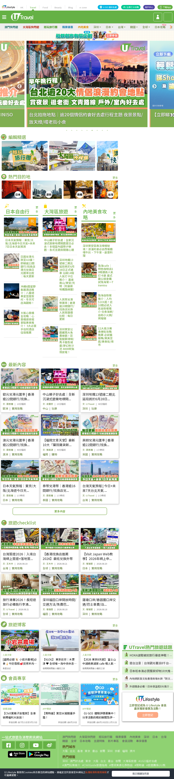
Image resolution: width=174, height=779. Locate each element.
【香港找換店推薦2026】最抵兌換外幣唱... (58, 558)
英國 (85, 454)
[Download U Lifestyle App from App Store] (17, 754)
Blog (70, 7)
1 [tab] (79, 36)
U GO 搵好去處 (110, 7)
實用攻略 (17, 408)
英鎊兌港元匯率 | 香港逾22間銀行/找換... (98, 442)
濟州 (132, 751)
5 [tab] (79, 40)
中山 (45, 408)
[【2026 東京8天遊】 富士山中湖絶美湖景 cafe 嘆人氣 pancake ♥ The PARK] (100, 640)
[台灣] (109, 190)
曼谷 (95, 751)
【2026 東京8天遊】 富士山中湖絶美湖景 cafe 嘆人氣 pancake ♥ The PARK (99, 663)
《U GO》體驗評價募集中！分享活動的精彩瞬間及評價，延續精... (99, 717)
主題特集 (99, 741)
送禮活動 (7, 708)
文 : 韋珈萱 (87, 563)
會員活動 (127, 741)
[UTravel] (22, 16)
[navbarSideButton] (4, 17)
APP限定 (47, 708)
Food (45, 7)
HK (21, 7)
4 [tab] (94, 36)
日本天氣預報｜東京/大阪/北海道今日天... (19, 488)
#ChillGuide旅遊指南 (94, 765)
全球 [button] (145, 27)
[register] (157, 17)
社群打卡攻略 (133, 7)
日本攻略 (160, 27)
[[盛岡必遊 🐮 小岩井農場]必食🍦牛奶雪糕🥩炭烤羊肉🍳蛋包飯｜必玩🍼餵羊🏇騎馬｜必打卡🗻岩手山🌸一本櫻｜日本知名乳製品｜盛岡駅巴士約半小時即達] (20, 640)
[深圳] (47, 190)
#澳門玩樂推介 (71, 765)
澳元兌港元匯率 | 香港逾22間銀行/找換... (18, 442)
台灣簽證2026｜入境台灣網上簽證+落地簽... (19, 556)
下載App (167, 7)
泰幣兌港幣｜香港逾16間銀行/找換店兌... (59, 488)
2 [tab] (84, 36)
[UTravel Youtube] (36, 744)
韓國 (65, 741)
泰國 (45, 500)
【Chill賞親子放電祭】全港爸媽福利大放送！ (19, 715)
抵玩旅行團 (50, 27)
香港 (80, 751)
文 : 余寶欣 (48, 404)
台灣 (85, 500)
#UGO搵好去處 (147, 761)
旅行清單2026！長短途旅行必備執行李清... (19, 601)
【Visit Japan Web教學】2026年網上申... (97, 556)
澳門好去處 (76, 761)
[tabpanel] (87, 84)
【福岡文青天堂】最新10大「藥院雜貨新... (59, 442)
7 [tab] (89, 40)
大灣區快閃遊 (31, 27)
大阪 (65, 751)
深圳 (85, 408)
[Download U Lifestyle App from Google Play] (38, 754)
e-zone (83, 7)
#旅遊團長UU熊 (156, 765)
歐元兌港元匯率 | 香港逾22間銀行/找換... (18, 396)
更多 (115, 178)
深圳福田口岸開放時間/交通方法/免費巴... (59, 601)
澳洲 (5, 454)
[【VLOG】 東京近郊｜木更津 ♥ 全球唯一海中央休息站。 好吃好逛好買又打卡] (60, 640)
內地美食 (83, 27)
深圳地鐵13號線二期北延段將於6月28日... (98, 396)
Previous (19, 86)
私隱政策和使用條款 (96, 772)
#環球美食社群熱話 (121, 765)
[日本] (16, 190)
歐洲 (5, 408)
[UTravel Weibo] (49, 744)
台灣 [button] (120, 27)
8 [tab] (94, 40)
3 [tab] (89, 36)
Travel (33, 7)
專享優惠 (141, 741)
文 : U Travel (88, 404)
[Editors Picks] (25, 156)
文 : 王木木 (8, 563)
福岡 (45, 454)
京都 (117, 751)
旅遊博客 (17, 624)
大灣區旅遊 (129, 761)
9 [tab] (107, 130)
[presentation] (171, 27)
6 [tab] (84, 40)
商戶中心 (149, 7)
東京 (87, 751)
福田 (45, 614)
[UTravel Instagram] (22, 744)
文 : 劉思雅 (8, 404)
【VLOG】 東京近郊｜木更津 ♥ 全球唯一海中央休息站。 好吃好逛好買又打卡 (59, 663)
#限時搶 (139, 765)
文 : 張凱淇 (48, 449)
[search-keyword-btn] (168, 17)
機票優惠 (67, 27)
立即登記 (147, 715)
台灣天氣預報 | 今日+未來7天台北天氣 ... (99, 488)
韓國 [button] (133, 27)
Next (154, 86)
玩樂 (54, 408)
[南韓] (78, 190)
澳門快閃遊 (11, 27)
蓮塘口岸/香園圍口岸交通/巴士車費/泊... (99, 601)
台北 (72, 751)
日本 (5, 500)
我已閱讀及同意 (140, 773)
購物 (54, 454)
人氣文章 (7, 654)
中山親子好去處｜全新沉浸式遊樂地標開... (59, 396)
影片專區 (113, 741)
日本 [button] (108, 27)
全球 (45, 568)
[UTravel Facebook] (8, 744)
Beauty (58, 7)
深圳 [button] (96, 27)
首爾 (102, 751)
